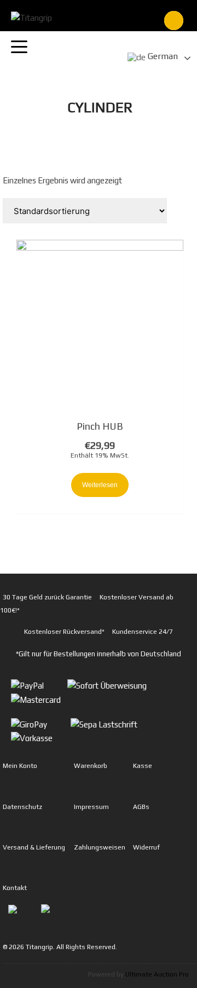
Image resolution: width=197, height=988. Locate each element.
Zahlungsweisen (99, 847)
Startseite (27, 124)
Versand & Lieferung (34, 847)
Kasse (142, 766)
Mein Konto (20, 766)
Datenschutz (22, 807)
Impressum (91, 807)
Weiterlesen (100, 485)
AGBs (141, 807)
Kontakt (15, 888)
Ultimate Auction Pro (157, 974)
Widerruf (146, 847)
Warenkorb (90, 766)
